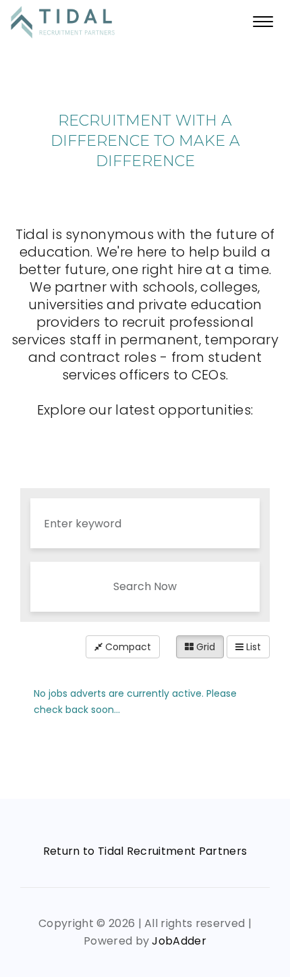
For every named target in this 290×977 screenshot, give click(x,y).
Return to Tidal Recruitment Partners (145, 851)
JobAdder (179, 941)
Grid (204, 647)
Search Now (145, 586)
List (252, 647)
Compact (127, 647)
